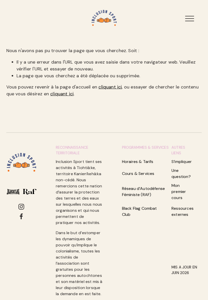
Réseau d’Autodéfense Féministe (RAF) (143, 191)
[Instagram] (21, 207)
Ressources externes (182, 211)
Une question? (181, 173)
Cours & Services (138, 173)
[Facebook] (21, 216)
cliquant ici (110, 87)
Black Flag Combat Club (139, 211)
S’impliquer (181, 161)
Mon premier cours (178, 191)
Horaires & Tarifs (137, 161)
